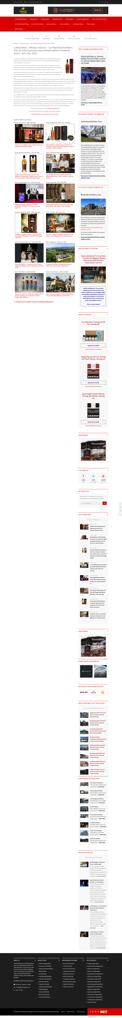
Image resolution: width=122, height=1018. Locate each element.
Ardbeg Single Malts (93, 963)
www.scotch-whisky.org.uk (51, 114)
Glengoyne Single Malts (94, 981)
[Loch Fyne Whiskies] (93, 692)
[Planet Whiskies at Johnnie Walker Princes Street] (93, 76)
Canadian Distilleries (69, 979)
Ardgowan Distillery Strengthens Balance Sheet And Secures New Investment (58, 265)
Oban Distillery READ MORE (97, 808)
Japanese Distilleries (69, 971)
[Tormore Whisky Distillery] (84, 772)
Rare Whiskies (45, 19)
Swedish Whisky (43, 989)
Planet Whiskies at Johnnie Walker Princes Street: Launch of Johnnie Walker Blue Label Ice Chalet (93, 59)
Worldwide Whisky (78, 24)
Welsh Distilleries (68, 976)
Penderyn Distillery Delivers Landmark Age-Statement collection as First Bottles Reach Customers (28, 236)
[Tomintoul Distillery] (93, 134)
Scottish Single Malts (83, 19)
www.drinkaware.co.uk (37, 114)
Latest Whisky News (20, 19)
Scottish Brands (57, 19)
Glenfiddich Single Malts (94, 979)
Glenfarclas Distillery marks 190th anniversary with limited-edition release (29, 145)
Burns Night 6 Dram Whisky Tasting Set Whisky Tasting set (93, 396)
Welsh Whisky (43, 971)
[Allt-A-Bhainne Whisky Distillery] (84, 731)
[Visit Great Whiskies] (100, 672)
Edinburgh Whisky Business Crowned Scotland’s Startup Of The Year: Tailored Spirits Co (27, 206)
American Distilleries (69, 968)
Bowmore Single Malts (93, 971)
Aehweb (57, 1011)
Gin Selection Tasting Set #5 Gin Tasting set (93, 323)
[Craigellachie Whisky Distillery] (84, 739)
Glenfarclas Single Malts (94, 976)
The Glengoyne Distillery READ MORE (98, 800)
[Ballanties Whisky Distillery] (84, 764)
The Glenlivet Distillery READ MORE (98, 816)
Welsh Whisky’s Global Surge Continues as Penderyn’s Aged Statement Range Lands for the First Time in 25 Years (60, 146)
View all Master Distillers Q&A (93, 857)
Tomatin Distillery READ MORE (98, 824)
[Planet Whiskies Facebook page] (90, 1012)
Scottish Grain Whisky (37, 24)
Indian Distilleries (68, 987)
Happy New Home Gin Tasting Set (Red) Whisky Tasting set (93, 358)
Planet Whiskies (22, 1011)
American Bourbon (44, 994)
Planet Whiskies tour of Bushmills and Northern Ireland (92, 228)
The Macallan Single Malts (94, 999)
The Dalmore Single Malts (94, 994)
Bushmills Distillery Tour (91, 195)
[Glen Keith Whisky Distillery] (84, 715)
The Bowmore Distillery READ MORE (98, 785)
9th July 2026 (93, 535)
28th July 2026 (93, 524)
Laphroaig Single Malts (94, 992)
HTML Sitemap (80, 1011)
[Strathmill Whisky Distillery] (84, 723)
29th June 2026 (93, 588)
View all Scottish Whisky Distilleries (93, 708)
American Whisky (64, 24)
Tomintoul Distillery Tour (91, 121)
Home (16, 43)
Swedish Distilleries (68, 974)
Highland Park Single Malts (95, 987)
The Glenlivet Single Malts (94, 997)
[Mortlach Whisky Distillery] (84, 755)
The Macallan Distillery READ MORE (98, 793)
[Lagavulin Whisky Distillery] (84, 747)
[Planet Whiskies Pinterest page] (95, 1012)
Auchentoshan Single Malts (95, 966)
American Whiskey (44, 992)
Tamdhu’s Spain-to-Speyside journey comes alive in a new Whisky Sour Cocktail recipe (59, 235)
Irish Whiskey (69, 19)
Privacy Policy (70, 1011)
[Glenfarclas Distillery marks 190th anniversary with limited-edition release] (84, 526)
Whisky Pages (91, 24)
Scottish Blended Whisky (22, 24)
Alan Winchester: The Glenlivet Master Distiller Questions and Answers (98, 908)
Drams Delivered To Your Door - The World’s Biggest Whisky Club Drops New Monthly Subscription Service (93, 259)
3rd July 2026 (93, 562)
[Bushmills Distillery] (93, 208)
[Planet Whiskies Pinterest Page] (105, 2)
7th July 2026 (93, 548)
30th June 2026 (93, 575)
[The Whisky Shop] (103, 692)
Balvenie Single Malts (93, 968)
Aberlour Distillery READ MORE (98, 840)
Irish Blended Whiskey (45, 976)
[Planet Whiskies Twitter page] (92, 1012)
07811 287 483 (19, 990)
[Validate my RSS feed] (104, 1012)
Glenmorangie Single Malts (95, 984)
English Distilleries (68, 984)
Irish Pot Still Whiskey (45, 979)
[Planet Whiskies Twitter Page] (102, 2)
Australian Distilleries (69, 981)
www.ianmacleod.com (53, 108)
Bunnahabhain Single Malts (95, 974)
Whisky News (33, 19)
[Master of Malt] (84, 692)
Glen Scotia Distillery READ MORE (98, 832)
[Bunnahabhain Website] (93, 451)
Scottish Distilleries (69, 963)
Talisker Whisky (91, 1002)
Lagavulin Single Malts (93, 989)
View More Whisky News (93, 520)
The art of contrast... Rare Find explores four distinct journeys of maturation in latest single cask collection (29, 295)
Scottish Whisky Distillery (99, 19)
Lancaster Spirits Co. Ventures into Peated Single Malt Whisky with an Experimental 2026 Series (29, 265)
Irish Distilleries (67, 966)
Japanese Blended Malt (45, 987)
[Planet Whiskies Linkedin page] (98, 1012)
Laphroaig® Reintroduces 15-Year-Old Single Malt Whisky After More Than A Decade (59, 205)
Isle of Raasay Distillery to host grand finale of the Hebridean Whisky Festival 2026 (59, 295)
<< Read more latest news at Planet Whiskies (33, 301)
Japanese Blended (44, 984)
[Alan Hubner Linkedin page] (120, 514)
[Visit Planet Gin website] (86, 672)
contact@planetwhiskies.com (23, 987)
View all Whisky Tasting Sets (93, 349)
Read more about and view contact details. (98, 714)
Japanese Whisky (51, 24)
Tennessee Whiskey (44, 997)
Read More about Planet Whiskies (23, 981)
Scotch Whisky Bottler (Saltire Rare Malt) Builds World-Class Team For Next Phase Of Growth (59, 176)
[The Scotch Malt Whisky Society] (78, 10)
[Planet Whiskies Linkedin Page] (107, 2)
